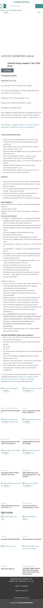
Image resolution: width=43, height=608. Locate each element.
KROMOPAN (13, 127)
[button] (38, 12)
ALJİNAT (21, 125)
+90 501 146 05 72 (21, 591)
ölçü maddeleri (34, 125)
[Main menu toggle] (2, 6)
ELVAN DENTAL (22, 2)
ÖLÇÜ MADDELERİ (29, 127)
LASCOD (27, 125)
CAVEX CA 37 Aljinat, (25, 377)
